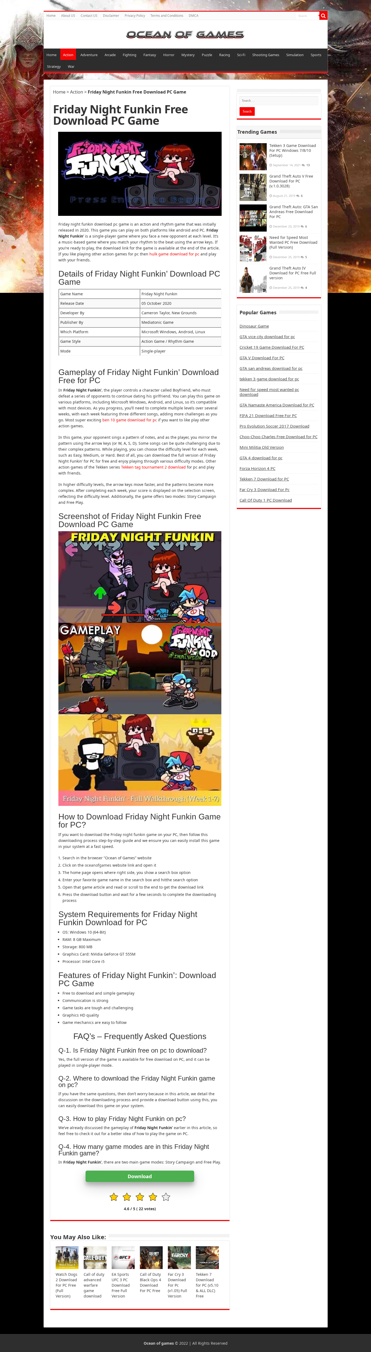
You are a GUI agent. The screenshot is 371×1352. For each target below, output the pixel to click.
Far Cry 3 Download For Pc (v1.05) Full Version (177, 1285)
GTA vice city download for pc (267, 336)
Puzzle (207, 54)
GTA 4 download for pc (261, 457)
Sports (316, 54)
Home (51, 15)
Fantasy (149, 54)
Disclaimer (111, 15)
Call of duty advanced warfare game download (94, 1285)
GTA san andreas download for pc (271, 368)
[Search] (323, 16)
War (71, 66)
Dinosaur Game (254, 326)
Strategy (54, 66)
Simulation (295, 54)
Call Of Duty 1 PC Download (266, 500)
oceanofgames (98, 865)
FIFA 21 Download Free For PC (268, 415)
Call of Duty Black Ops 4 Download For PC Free (150, 1282)
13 (308, 165)
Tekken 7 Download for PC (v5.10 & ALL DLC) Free (207, 1285)
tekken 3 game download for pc (269, 379)
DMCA (194, 15)
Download (140, 1176)
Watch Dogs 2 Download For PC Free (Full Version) (66, 1285)
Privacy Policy (135, 15)
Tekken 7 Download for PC (264, 479)
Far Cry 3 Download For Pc (265, 489)
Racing (224, 54)
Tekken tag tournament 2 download (153, 467)
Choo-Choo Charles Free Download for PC (278, 436)
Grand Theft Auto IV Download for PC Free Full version (292, 272)
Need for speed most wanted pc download (269, 392)
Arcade (110, 54)
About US (68, 15)
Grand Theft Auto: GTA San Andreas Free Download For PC (293, 211)
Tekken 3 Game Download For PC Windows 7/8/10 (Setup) (292, 150)
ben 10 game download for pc (129, 419)
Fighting (129, 54)
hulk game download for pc (174, 254)
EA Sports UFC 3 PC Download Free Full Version (121, 1285)
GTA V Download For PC (262, 357)
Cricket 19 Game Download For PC (272, 347)
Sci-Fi (241, 54)
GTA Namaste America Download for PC (277, 405)
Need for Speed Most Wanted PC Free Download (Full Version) (293, 242)
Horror (168, 54)
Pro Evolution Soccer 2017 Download (274, 426)
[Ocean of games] (185, 34)
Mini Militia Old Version (262, 447)
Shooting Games (265, 54)
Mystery (188, 54)
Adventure (89, 54)
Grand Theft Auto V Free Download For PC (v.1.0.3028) (291, 181)
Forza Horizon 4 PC (257, 468)
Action (68, 54)
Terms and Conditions (166, 15)
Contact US (89, 15)
